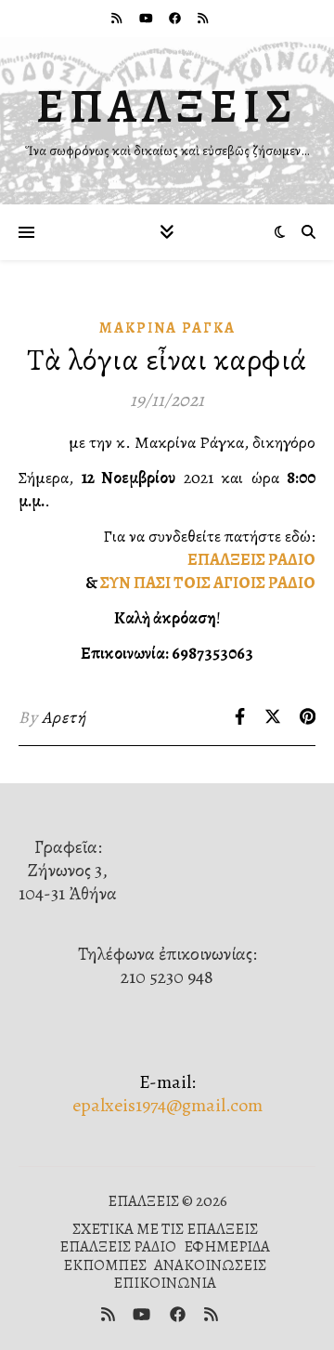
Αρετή (64, 717)
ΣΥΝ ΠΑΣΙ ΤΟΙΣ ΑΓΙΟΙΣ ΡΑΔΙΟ (207, 582)
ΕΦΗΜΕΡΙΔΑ (227, 1246)
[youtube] (147, 18)
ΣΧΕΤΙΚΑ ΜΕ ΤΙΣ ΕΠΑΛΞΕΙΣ (165, 1228)
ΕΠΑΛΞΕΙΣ (167, 106)
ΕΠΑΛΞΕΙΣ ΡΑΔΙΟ (251, 559)
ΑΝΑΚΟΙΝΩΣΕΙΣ (210, 1265)
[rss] (117, 18)
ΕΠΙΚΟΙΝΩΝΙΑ (164, 1282)
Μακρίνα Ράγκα (167, 328)
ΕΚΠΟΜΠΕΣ (105, 1265)
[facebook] (176, 18)
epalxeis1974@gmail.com (167, 1105)
